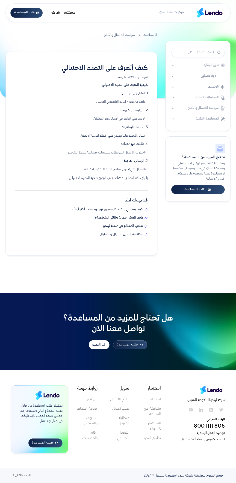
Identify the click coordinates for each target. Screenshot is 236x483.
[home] (208, 12)
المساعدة (150, 35)
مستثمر (69, 12)
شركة (55, 12)
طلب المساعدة (26, 12)
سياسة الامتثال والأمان (119, 35)
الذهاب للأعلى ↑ (22, 475)
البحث (96, 345)
